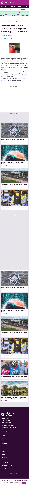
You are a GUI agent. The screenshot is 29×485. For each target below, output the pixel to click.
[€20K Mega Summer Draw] (6, 14)
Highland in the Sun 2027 (18, 15)
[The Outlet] (26, 14)
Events (25, 6)
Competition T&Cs (7, 465)
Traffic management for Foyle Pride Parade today (14, 207)
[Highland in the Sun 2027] (18, 14)
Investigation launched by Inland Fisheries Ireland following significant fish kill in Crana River (13, 398)
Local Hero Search (6, 13)
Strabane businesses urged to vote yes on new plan (14, 376)
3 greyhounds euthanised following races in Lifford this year (14, 185)
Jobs (3, 454)
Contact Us (5, 460)
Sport (6, 6)
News (2, 6)
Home (2, 20)
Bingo (3, 451)
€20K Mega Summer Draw (6, 15)
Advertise (4, 457)
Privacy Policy (5, 468)
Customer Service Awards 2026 (19, 13)
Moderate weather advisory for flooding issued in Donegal (13, 162)
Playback (19, 6)
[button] (2, 39)
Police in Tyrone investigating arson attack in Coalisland (12, 140)
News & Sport (8, 20)
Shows (3, 449)
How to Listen (5, 462)
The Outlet (26, 15)
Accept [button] (23, 482)
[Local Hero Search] (6, 12)
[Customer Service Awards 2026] (19, 12)
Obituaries (12, 6)
